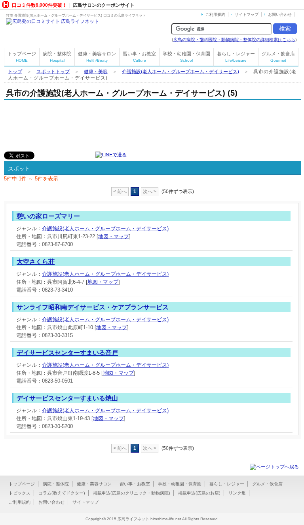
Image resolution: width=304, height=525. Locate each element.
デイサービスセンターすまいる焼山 (67, 398)
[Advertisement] (96, 124)
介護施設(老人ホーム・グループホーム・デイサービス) (180, 71)
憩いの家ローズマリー (48, 216)
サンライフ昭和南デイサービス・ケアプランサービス (93, 307)
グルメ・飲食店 (278, 57)
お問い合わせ (280, 14)
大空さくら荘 (36, 261)
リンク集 (237, 493)
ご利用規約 (215, 14)
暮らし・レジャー (236, 57)
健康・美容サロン (97, 57)
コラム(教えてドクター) (61, 493)
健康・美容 (96, 71)
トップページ (22, 57)
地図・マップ (113, 236)
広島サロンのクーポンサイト (104, 5)
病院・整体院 (57, 57)
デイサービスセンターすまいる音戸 (67, 352)
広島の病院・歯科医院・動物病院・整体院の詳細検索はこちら (234, 39)
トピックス (19, 493)
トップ (15, 71)
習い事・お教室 (139, 57)
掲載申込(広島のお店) (199, 493)
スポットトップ (53, 71)
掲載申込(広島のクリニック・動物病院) (131, 493)
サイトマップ (246, 14)
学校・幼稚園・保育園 (186, 57)
